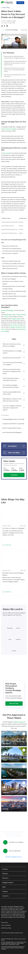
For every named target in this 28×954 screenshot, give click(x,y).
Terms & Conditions (6, 925)
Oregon (24, 314)
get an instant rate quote (15, 325)
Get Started (20, 2)
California (6, 316)
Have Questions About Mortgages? (12, 432)
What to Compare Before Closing (11, 428)
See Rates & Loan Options (16, 842)
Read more (6, 545)
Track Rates (14, 475)
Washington (8, 314)
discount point (6, 153)
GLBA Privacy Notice (6, 928)
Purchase (5, 869)
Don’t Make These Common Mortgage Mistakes (12, 574)
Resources (5, 878)
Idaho (13, 314)
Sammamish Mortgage (7, 310)
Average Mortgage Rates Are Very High (13, 419)
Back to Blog (6, 7)
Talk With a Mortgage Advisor (13, 857)
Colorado (18, 314)
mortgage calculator (14, 327)
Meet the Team (14, 703)
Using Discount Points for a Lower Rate (13, 423)
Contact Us (5, 896)
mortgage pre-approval (19, 722)
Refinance (5, 873)
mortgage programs (16, 318)
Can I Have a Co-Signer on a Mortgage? (13, 528)
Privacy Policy (4, 922)
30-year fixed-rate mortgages (9, 129)
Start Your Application (15, 851)
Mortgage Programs (7, 882)
